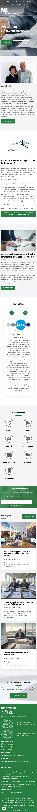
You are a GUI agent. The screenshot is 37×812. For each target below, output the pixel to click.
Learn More (16, 810)
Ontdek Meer (29, 516)
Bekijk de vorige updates (18, 505)
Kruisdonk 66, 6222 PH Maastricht (13, 755)
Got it (24, 810)
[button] (25, 313)
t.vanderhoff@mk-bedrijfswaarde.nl (13, 747)
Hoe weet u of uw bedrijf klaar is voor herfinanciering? (19, 781)
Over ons (6, 42)
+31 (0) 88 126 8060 (9, 744)
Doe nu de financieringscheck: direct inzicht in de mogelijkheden (18, 214)
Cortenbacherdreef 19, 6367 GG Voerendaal (16, 761)
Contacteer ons (21, 42)
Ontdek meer (8, 121)
